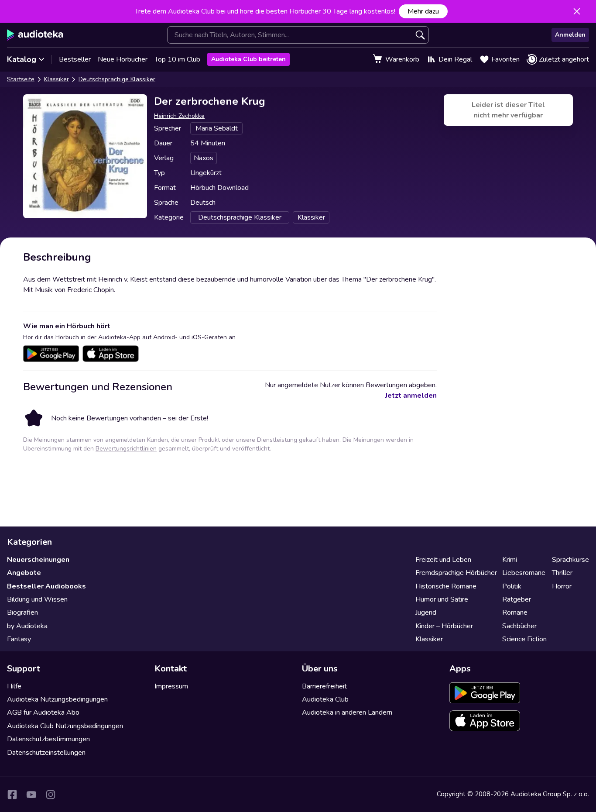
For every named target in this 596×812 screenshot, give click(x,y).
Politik (511, 586)
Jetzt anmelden (411, 395)
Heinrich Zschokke (179, 116)
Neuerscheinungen (38, 559)
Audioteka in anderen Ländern (347, 712)
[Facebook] (12, 794)
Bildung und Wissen (37, 599)
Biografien (22, 612)
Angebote (24, 573)
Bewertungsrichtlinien (126, 448)
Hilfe (14, 686)
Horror (562, 586)
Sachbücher (519, 626)
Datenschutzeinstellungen (46, 753)
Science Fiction (524, 639)
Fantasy (19, 639)
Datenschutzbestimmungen (48, 739)
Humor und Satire (441, 599)
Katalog (21, 59)
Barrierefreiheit (324, 686)
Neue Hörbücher (122, 59)
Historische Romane (445, 586)
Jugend (425, 612)
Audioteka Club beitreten (248, 59)
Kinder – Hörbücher (444, 626)
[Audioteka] (35, 35)
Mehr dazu (423, 11)
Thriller (562, 573)
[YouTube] (31, 794)
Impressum (171, 686)
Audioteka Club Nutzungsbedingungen (65, 726)
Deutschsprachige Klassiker (117, 79)
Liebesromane (523, 573)
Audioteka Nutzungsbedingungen (57, 699)
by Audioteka (27, 626)
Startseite (20, 79)
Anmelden (570, 35)
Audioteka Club (325, 699)
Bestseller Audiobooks (46, 586)
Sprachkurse (570, 559)
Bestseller (75, 59)
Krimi (509, 559)
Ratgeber (516, 599)
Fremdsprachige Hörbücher (456, 573)
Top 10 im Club (177, 59)
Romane (514, 612)
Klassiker (56, 79)
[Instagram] (50, 794)
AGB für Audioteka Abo (43, 712)
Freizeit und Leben (443, 559)
